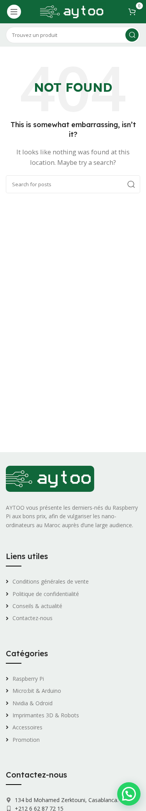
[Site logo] (73, 11)
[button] (129, 794)
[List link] (73, 581)
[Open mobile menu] (14, 11)
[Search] (132, 35)
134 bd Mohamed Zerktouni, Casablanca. (65, 800)
